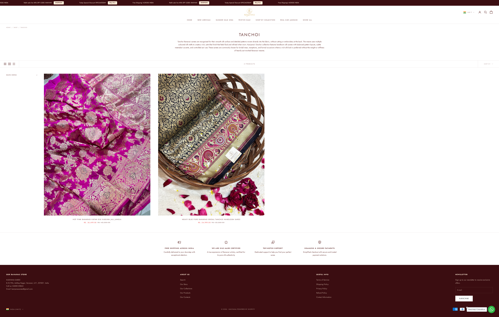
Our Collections (186, 288)
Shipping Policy (322, 284)
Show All (307, 20)
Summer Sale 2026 (224, 20)
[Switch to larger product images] (5, 63)
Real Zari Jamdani (289, 20)
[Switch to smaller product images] (9, 63)
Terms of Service (322, 280)
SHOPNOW (20, 3)
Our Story (184, 284)
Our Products (185, 293)
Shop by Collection (265, 20)
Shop (16, 27)
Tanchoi (24, 27)
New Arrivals (204, 20)
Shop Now (74, 3)
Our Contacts (185, 297)
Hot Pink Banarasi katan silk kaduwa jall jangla (97, 219)
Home (189, 20)
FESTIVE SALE (245, 20)
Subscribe (464, 298)
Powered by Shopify (246, 309)
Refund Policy (321, 293)
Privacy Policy (321, 288)
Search (182, 280)
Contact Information (323, 297)
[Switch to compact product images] (14, 63)
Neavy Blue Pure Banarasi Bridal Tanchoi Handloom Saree (211, 219)
